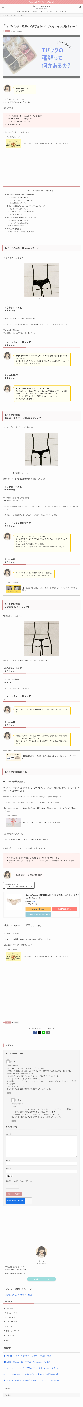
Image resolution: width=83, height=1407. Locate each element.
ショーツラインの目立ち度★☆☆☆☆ (22, 211)
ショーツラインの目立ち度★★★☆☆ (22, 200)
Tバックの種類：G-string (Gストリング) (21, 217)
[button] (35, 1032)
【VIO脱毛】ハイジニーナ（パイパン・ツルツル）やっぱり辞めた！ (28, 1356)
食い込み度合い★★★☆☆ (18, 203)
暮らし (8, 1340)
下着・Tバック (11, 1321)
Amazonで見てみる (38, 909)
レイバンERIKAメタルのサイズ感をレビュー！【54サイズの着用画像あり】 (31, 1374)
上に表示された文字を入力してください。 (19, 1181)
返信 (8, 1093)
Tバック (8, 31)
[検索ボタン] (80, 7)
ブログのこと (11, 1317)
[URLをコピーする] (48, 1032)
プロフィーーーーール (41, 1279)
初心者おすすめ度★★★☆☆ (19, 197)
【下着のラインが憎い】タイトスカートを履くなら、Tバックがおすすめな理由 (49, 589)
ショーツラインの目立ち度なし (19, 223)
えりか (18, 1100)
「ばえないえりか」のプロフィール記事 (17, 1295)
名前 (8, 1160)
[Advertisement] (41, 166)
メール (8, 1168)
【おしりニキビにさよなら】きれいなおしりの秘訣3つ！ (43, 822)
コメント (9, 1134)
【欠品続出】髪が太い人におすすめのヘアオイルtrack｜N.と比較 (27, 1362)
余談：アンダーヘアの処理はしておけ (22, 232)
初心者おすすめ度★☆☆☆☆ (19, 220)
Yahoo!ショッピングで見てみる (38, 914)
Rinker (33, 901)
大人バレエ (10, 1335)
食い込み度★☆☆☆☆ (17, 214)
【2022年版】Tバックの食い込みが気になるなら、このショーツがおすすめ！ (49, 757)
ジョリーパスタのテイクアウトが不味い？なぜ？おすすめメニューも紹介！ (30, 1368)
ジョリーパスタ (12, 1313)
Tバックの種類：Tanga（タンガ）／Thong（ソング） (26, 206)
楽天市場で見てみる (64, 909)
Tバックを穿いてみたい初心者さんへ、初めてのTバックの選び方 (46, 143)
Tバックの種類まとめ (15, 229)
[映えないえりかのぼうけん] (41, 7)
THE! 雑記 (10, 1308)
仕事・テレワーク (12, 1331)
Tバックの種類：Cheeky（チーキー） (21, 194)
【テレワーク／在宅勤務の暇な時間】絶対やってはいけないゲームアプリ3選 (31, 1380)
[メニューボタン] (3, 7)
